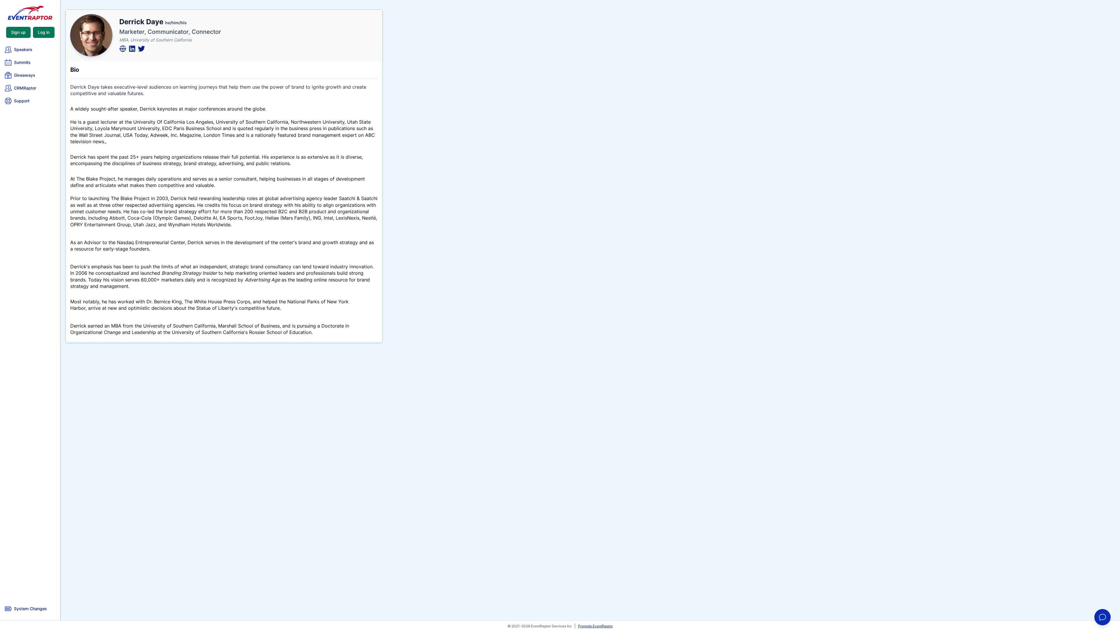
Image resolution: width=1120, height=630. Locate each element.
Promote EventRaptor (595, 626)
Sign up (18, 32)
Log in (44, 32)
